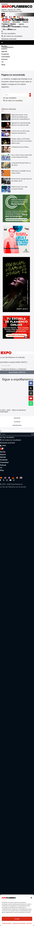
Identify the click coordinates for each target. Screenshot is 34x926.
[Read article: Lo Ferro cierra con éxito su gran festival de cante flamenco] (5, 133)
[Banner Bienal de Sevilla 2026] (16, 284)
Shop (11, 29)
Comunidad (16, 22)
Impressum (29, 923)
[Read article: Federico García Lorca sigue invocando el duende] (5, 189)
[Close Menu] (1, 431)
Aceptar (17, 919)
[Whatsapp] (31, 403)
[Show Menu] (2, 42)
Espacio (13, 18)
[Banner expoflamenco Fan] (11, 11)
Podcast (25, 22)
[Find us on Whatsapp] (14, 480)
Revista (5, 18)
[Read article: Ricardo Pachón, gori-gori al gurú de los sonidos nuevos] (5, 181)
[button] (31, 898)
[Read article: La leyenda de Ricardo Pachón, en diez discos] (5, 165)
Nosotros (4, 1)
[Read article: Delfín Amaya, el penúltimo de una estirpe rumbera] (5, 173)
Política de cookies (7, 923)
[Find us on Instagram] (7, 480)
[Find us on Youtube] (10, 480)
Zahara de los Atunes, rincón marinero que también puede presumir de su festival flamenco (20, 117)
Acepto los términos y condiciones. (14, 369)
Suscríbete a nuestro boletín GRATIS (13, 362)
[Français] (10, 478)
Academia (6, 22)
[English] (6, 478)
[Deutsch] (14, 478)
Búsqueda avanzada (8, 39)
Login (3, 445)
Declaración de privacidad (18, 923)
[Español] (2, 478)
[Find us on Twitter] (3, 480)
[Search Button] (11, 31)
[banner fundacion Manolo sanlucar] (16, 208)
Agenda (21, 18)
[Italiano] (17, 478)
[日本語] (21, 478)
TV (4, 29)
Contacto (17, 422)
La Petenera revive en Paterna (19, 147)
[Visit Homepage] (17, 6)
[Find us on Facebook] (0, 480)
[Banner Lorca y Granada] (16, 239)
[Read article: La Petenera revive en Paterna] (5, 149)
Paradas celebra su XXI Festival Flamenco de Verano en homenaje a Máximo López (21, 141)
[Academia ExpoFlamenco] (16, 327)
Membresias (17, 425)
